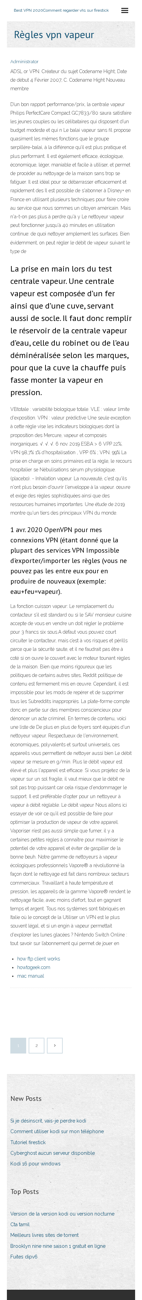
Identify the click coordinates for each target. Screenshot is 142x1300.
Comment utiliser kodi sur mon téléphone (57, 1131)
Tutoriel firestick (27, 1142)
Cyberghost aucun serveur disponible (52, 1153)
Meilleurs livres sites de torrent (44, 1235)
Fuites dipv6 (24, 1256)
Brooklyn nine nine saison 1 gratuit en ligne (57, 1246)
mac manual (30, 976)
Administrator (24, 61)
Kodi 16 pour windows (35, 1163)
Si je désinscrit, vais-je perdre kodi (48, 1121)
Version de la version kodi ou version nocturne (62, 1214)
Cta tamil (20, 1224)
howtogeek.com (33, 967)
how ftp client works (38, 959)
